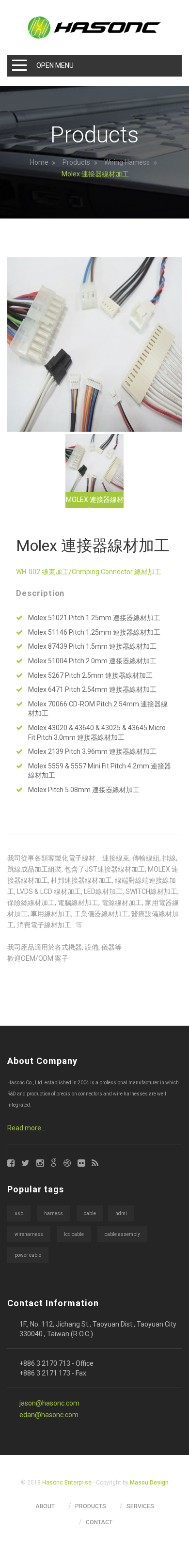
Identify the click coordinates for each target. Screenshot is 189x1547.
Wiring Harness (127, 162)
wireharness (29, 1234)
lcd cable (74, 1234)
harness (53, 1213)
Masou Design (149, 1482)
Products (76, 162)
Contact (99, 1522)
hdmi (121, 1213)
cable (90, 1213)
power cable (28, 1255)
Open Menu (55, 65)
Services (140, 1506)
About (45, 1506)
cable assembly (122, 1234)
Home (39, 162)
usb (19, 1213)
